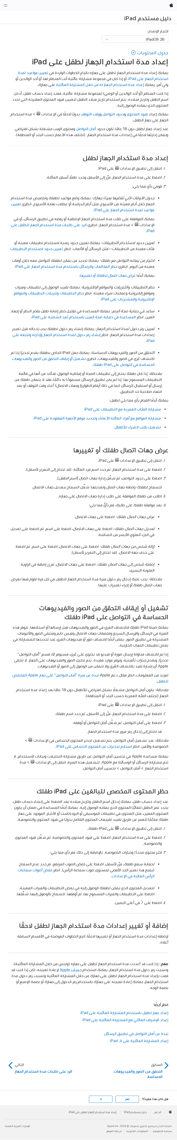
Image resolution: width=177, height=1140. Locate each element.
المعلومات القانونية (137, 1131)
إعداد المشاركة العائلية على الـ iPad (139, 1041)
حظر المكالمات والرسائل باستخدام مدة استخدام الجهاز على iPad (66, 266)
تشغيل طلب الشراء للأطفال (138, 427)
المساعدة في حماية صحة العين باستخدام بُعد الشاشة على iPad (84, 317)
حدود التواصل (113, 114)
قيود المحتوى (137, 114)
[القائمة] (5, 5)
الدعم (157, 1112)
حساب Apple (71, 970)
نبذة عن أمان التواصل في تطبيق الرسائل (136, 1033)
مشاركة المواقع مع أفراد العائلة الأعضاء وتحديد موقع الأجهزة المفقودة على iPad (97, 418)
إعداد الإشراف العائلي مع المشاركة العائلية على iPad (125, 1020)
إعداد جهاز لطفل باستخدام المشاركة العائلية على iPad (124, 1013)
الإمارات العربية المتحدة (17, 1126)
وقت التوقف (90, 114)
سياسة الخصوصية (162, 1131)
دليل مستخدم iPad (147, 18)
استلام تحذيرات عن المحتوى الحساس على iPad (94, 746)
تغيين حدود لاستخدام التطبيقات (36, 249)
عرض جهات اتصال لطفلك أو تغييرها (108, 275)
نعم (127, 1099)
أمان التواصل (86, 129)
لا (101, 1099)
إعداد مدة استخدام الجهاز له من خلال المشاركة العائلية (100, 84)
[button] (149, 52)
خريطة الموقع (114, 1131)
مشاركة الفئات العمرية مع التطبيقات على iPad (122, 409)
